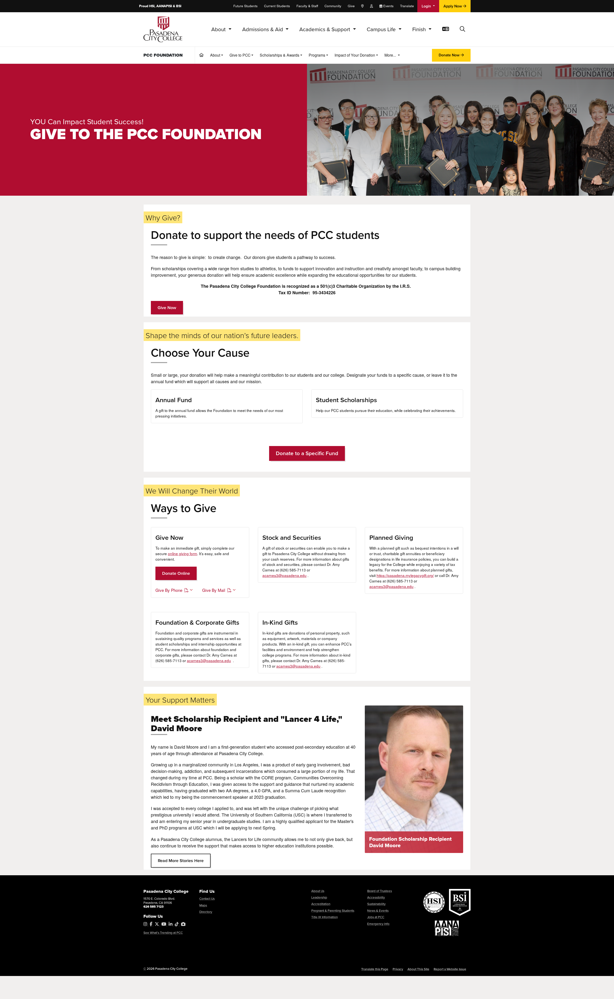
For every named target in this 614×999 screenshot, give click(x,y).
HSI (151, 6)
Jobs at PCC (375, 917)
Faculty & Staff (307, 6)
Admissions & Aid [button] (263, 29)
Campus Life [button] (382, 29)
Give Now (167, 308)
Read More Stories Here (181, 861)
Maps (203, 905)
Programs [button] (317, 55)
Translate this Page (374, 969)
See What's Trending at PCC (163, 932)
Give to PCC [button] (240, 55)
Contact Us (207, 898)
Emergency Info (378, 923)
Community (333, 6)
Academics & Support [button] (325, 29)
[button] (462, 29)
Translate (407, 6)
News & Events (378, 910)
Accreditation (320, 903)
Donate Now (449, 55)
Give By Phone (168, 590)
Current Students (277, 6)
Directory (205, 911)
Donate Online (176, 573)
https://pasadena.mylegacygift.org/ (405, 575)
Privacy (398, 969)
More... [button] (390, 55)
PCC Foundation (163, 55)
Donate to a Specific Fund (307, 453)
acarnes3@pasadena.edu (284, 575)
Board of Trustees (379, 890)
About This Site (418, 969)
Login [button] (427, 6)
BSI (178, 6)
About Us (317, 890)
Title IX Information (324, 917)
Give (351, 6)
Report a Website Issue (450, 969)
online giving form (182, 553)
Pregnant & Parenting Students (332, 910)
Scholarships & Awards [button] (279, 55)
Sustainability (376, 903)
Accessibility (376, 897)
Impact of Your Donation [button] (355, 55)
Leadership (319, 897)
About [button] (219, 29)
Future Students (245, 6)
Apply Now (453, 6)
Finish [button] (419, 29)
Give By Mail (213, 590)
